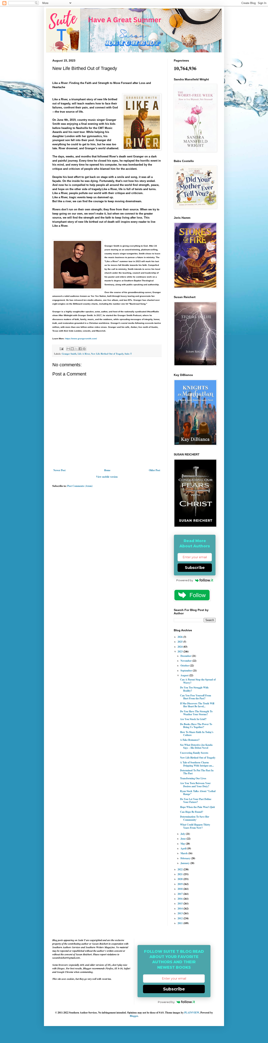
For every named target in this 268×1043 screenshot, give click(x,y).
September (186, 670)
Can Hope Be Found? (191, 812)
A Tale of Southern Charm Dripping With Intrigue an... (197, 764)
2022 (180, 869)
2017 (180, 894)
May (183, 843)
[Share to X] (76, 349)
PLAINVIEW (191, 1012)
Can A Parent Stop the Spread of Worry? (198, 681)
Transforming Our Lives (193, 778)
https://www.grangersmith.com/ (81, 338)
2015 (180, 903)
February (185, 858)
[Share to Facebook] (80, 349)
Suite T (128, 353)
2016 (180, 898)
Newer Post (59, 470)
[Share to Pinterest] (84, 349)
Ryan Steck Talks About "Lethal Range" (197, 792)
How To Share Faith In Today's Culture (196, 733)
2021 (180, 874)
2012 (180, 918)
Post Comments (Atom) (80, 486)
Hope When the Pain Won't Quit (197, 807)
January (185, 863)
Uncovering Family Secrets (194, 753)
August (184, 675)
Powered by (184, 580)
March (184, 853)
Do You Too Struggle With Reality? (194, 689)
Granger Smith (69, 353)
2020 (180, 879)
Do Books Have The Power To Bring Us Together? (196, 725)
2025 (180, 641)
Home (107, 470)
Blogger (134, 1016)
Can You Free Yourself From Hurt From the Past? (195, 697)
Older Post (154, 470)
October (185, 665)
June (183, 838)
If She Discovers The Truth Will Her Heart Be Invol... (197, 705)
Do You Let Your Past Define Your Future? (195, 800)
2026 (180, 637)
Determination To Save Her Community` (194, 818)
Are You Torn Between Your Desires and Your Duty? (195, 784)
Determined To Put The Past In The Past (197, 772)
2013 (180, 913)
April (183, 848)
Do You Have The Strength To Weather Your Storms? (196, 713)
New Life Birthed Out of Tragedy (107, 353)
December (186, 656)
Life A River (84, 353)
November (186, 660)
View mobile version (107, 476)
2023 (180, 651)
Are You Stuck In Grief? (193, 719)
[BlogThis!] (72, 349)
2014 (180, 908)
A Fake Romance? (190, 740)
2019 (180, 884)
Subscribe (195, 567)
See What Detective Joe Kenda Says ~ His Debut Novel (196, 746)
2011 (180, 923)
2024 (180, 646)
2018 (180, 889)
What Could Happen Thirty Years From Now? (195, 826)
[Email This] (68, 349)
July (183, 834)
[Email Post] (61, 348)
